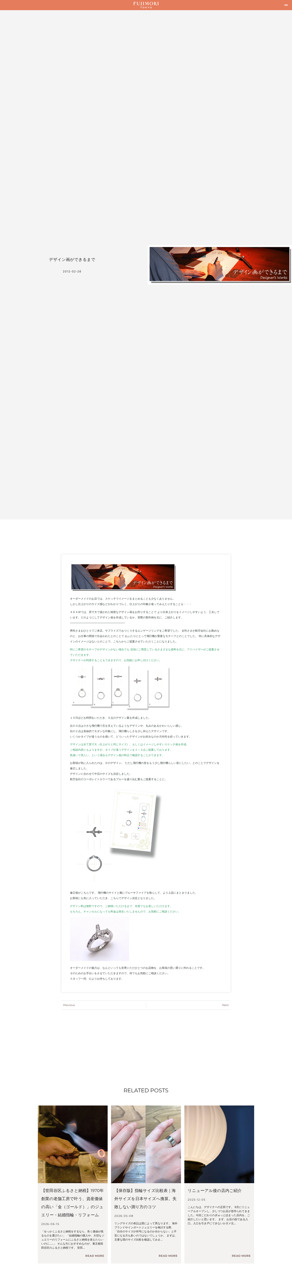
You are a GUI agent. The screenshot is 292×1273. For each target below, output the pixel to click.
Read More (94, 1255)
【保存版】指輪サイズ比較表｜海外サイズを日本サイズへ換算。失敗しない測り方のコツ (145, 1198)
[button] (286, 5)
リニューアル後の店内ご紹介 (215, 1190)
